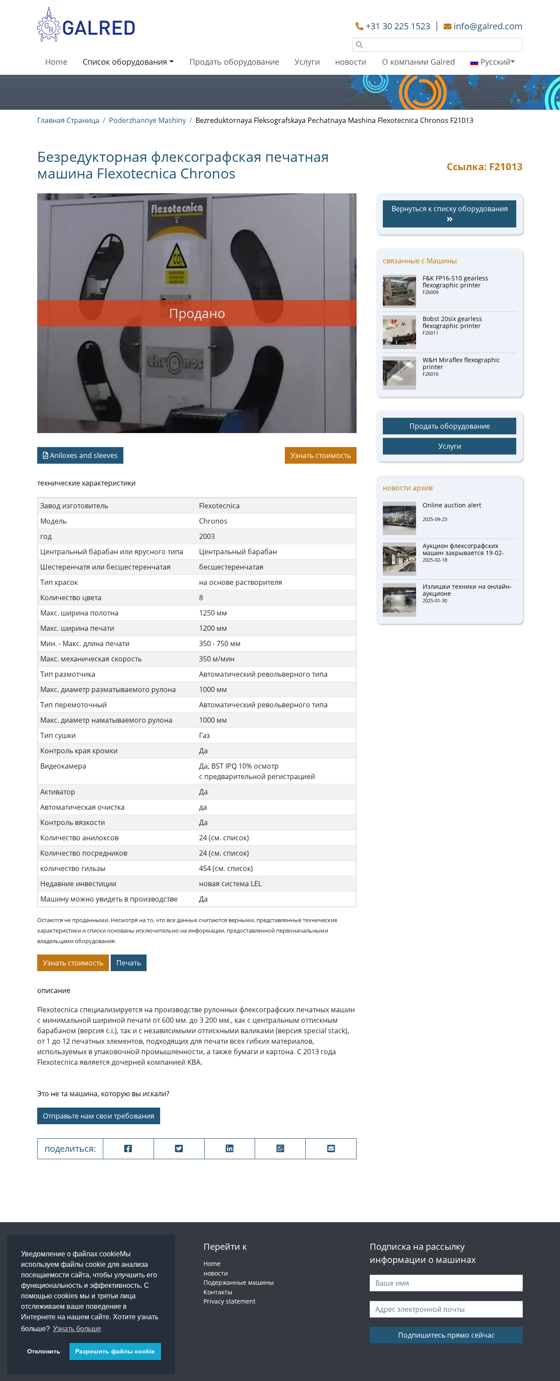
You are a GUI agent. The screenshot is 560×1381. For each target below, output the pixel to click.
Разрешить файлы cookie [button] (115, 1351)
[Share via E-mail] (331, 1148)
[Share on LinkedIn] (230, 1148)
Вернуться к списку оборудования (450, 208)
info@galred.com (488, 26)
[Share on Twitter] (179, 1148)
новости (350, 61)
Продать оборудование (234, 61)
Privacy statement (229, 1301)
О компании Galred (418, 61)
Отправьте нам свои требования (98, 1116)
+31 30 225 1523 (398, 26)
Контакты (217, 1292)
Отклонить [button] (43, 1351)
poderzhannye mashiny (147, 120)
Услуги (307, 61)
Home (56, 61)
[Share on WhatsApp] (280, 1148)
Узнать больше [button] (77, 1328)
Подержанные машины (238, 1282)
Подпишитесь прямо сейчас (446, 1335)
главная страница (68, 120)
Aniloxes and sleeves (83, 455)
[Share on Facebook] (128, 1148)
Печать (128, 963)
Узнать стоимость (320, 455)
